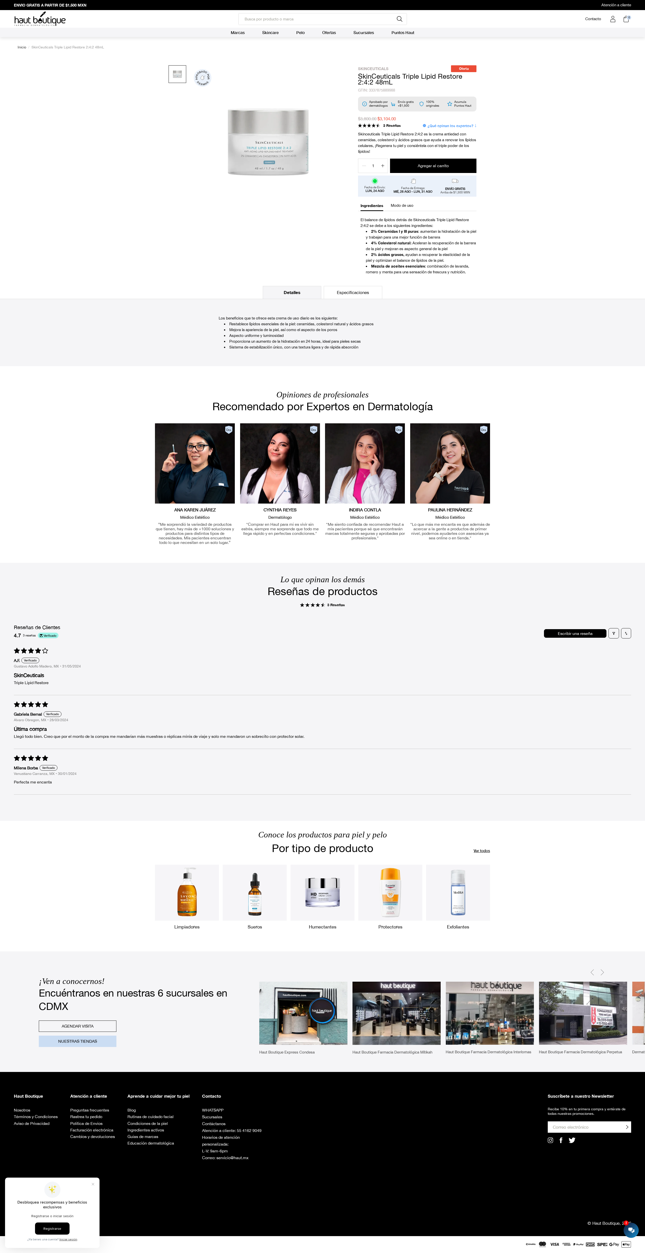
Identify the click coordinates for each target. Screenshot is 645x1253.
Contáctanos (213, 1123)
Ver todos (482, 850)
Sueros (255, 926)
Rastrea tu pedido (86, 1116)
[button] (369, 126)
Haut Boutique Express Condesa (287, 1052)
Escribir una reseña (575, 633)
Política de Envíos (86, 1123)
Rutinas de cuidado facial (150, 1116)
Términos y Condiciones (36, 1116)
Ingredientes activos (145, 1130)
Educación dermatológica (150, 1143)
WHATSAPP (212, 1110)
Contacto (593, 19)
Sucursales (212, 1117)
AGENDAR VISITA (77, 1026)
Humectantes (322, 926)
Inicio (22, 47)
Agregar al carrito (433, 165)
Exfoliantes (458, 926)
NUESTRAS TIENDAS (77, 1041)
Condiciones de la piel (147, 1123)
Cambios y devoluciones (92, 1136)
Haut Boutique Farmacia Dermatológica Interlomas (488, 1052)
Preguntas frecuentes (89, 1110)
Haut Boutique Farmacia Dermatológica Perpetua (580, 1052)
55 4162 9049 (249, 1130)
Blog (131, 1110)
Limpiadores (187, 926)
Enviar (627, 1127)
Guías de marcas (142, 1136)
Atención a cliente (616, 5)
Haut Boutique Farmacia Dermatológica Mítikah (392, 1052)
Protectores (390, 926)
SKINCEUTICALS (373, 68)
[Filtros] (613, 633)
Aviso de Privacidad (31, 1123)
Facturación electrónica (91, 1130)
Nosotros (22, 1110)
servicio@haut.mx (232, 1157)
